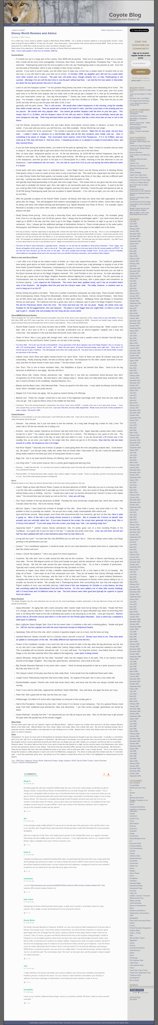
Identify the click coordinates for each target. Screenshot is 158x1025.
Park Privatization (46, 25)
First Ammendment (136, 848)
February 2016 (134, 435)
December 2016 (135, 410)
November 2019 (135, 323)
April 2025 (133, 253)
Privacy (132, 925)
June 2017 (133, 395)
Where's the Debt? (19, 30)
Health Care (134, 866)
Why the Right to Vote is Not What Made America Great (139, 213)
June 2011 (133, 574)
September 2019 (135, 328)
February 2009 (134, 644)
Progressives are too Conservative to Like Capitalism (140, 190)
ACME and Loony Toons (138, 788)
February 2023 (134, 263)
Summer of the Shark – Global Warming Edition (140, 123)
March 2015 (134, 462)
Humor (132, 876)
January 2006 (134, 736)
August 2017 (134, 390)
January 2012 (134, 557)
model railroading (135, 903)
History (132, 868)
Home (13, 25)
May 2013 (133, 517)
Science (132, 945)
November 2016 (135, 413)
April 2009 (133, 639)
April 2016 (133, 430)
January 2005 (134, 766)
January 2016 (134, 437)
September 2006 (135, 716)
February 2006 (134, 734)
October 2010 (134, 594)
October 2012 (134, 535)
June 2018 (133, 365)
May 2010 (133, 607)
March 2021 (134, 291)
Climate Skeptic (24, 25)
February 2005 (134, 763)
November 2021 (135, 271)
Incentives (133, 881)
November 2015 (135, 443)
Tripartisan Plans (135, 975)
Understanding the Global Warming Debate (138, 128)
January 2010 (134, 617)
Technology (133, 958)
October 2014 (134, 475)
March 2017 (134, 403)
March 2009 (134, 641)
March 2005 (134, 761)
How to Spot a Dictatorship (139, 177)
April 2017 (133, 400)
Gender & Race (135, 856)
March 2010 (134, 612)
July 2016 (133, 423)
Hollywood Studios (51, 761)
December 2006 (135, 709)
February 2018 (134, 375)
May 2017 (133, 398)
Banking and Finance (137, 798)
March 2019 (134, 343)
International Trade (136, 888)
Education (133, 831)
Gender (132, 853)
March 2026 (134, 226)
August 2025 (134, 244)
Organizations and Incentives (139, 913)
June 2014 (133, 485)
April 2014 (133, 490)
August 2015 (134, 450)
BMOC (35, 25)
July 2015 (133, 452)
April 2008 (133, 669)
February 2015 (134, 465)
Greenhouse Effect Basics (138, 116)
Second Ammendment (137, 948)
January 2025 (134, 261)
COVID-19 (133, 816)
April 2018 (133, 370)
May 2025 (133, 251)
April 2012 (133, 549)
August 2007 (134, 689)
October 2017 (134, 385)
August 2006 (134, 719)
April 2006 (133, 729)
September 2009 (135, 627)
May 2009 (133, 637)
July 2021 (133, 281)
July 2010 (133, 602)
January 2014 (134, 497)
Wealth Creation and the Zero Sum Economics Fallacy (139, 209)
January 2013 (134, 527)
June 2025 (133, 248)
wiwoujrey (28, 879)
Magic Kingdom (65, 761)
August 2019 (134, 331)
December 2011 (135, 559)
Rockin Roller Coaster (85, 761)
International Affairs (136, 886)
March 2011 (134, 582)
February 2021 (134, 293)
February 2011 (134, 584)
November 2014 (135, 472)
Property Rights (135, 930)
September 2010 (135, 597)
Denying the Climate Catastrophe (136, 112)
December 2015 (135, 440)
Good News (134, 861)
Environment (134, 836)
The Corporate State (136, 960)
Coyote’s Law (134, 163)
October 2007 (134, 684)
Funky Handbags (135, 172)
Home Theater (134, 873)
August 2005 (134, 748)
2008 (18, 761)
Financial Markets (136, 846)
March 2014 (134, 492)
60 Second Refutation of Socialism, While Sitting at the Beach (140, 141)
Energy (132, 833)
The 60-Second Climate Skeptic (140, 202)
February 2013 (134, 525)
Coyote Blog (125, 15)
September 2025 (135, 241)
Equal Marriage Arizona (137, 838)
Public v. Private (135, 933)
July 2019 (133, 333)
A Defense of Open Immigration (140, 146)
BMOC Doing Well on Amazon (111, 30)
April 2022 (133, 266)
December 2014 (135, 470)
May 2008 (133, 666)
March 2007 (134, 701)
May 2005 (133, 756)
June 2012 (133, 544)
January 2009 (134, 646)
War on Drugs (134, 980)
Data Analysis (134, 823)
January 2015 (134, 467)
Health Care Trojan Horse (138, 175)
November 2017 (135, 383)
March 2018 (134, 373)
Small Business (135, 950)
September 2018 (135, 358)
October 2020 (134, 301)
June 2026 (133, 224)
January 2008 (134, 676)
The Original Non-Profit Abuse (140, 101)
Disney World (38, 761)
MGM (73, 761)
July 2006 (133, 721)
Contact (76, 25)
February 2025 (134, 259)
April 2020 (133, 311)
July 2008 (133, 661)
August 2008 (134, 659)
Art (131, 795)
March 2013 (134, 522)
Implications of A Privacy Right (140, 180)
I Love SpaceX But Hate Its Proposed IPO (139, 104)
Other (131, 915)
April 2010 (133, 609)
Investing (133, 891)
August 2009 (134, 629)
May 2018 (133, 368)
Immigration (134, 878)
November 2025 (135, 236)
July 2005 (133, 751)
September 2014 (135, 477)
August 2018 (134, 360)
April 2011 (133, 579)
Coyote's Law (134, 818)
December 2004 (135, 768)
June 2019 (133, 336)
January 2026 (134, 231)
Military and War (135, 901)
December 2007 (135, 679)
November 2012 (135, 532)
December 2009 (135, 619)
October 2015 (134, 445)
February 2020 (134, 316)
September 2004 (135, 776)
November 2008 (135, 651)
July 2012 (133, 542)
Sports (132, 953)
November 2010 (135, 592)
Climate (132, 813)
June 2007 (133, 694)
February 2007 (134, 704)
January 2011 (134, 587)
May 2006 (133, 726)
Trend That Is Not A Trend (138, 970)
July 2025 (133, 246)
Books (132, 804)
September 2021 (135, 276)
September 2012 (135, 537)
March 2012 (134, 552)
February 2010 (134, 614)
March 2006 (134, 731)
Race (131, 935)
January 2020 (134, 318)
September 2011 (135, 567)
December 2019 (135, 321)
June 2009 (133, 634)
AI (130, 790)
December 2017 (135, 380)
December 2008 (135, 649)
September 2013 (135, 507)
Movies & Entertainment (28, 762)
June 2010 (133, 604)
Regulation (133, 940)
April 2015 (133, 460)
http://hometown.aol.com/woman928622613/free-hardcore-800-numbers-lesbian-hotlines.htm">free (68, 885)
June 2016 (133, 425)
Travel (132, 968)
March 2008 (134, 671)
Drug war (133, 826)
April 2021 (133, 288)
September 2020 (135, 303)
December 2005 (135, 738)
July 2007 (133, 691)
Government (134, 863)
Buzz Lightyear (26, 761)
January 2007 (134, 706)
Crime (132, 821)
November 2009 (135, 622)
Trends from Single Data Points (140, 973)
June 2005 (133, 753)
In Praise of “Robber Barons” (139, 182)
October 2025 (134, 239)
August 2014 (134, 480)
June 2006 (133, 724)
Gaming (132, 851)
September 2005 (135, 746)
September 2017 (135, 388)
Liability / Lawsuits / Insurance (140, 896)
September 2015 (135, 448)
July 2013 (133, 512)
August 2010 (134, 599)
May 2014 (133, 487)
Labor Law (133, 893)
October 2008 (134, 654)
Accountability (134, 785)
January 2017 (134, 408)
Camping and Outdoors (137, 807)
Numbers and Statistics (138, 910)
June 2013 (133, 515)
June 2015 (133, 455)
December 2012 (135, 530)
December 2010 (135, 589)
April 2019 (133, 341)
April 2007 (133, 699)
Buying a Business (136, 152)
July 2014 (133, 482)
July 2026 (133, 221)
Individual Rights (135, 883)
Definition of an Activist (137, 166)
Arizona (132, 793)
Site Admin (133, 999)
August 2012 (134, 540)
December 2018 (135, 351)
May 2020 (133, 308)
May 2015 (133, 457)
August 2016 (134, 420)
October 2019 (134, 326)
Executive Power (135, 843)
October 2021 (134, 273)
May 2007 (133, 696)
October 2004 (134, 773)
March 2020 (134, 313)
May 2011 (133, 577)
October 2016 (134, 415)
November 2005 (135, 741)
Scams (132, 943)
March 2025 (134, 256)
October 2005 (134, 743)
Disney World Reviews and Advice (34, 33)
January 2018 (134, 378)
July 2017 (133, 393)
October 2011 (134, 564)
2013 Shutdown (135, 783)
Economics (133, 828)
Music (132, 908)
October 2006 (134, 714)
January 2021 (134, 296)
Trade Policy (134, 963)
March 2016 (134, 433)
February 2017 (134, 405)
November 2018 (135, 353)
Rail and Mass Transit (137, 938)
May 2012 (133, 547)
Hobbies (132, 871)
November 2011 (135, 562)
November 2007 (135, 681)
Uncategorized (134, 978)
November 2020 (135, 298)
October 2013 (134, 505)
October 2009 (134, 624)
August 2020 (134, 306)
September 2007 (135, 686)
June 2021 (133, 283)
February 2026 (134, 229)
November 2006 (135, 711)
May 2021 (133, 286)
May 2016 (133, 428)
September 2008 (135, 656)
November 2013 (135, 502)
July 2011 (133, 572)
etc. (131, 841)
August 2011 (134, 569)
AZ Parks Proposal (63, 25)
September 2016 (135, 418)
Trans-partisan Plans (137, 965)
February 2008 (134, 674)
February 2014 (134, 495)
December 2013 (135, 500)
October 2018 (134, 355)
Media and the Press (137, 898)
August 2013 (134, 510)
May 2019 (133, 338)
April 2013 (133, 520)
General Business (136, 858)
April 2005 (133, 758)
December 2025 (135, 234)
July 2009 (133, 632)
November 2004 (135, 771)
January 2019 (134, 348)
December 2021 (135, 268)
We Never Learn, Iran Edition (139, 98)
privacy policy (136, 80)
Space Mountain (100, 761)
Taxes (132, 955)
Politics (132, 923)
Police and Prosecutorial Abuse (140, 920)
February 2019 (134, 345)
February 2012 (134, 554)
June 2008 (133, 664)
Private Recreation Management (140, 928)
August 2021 (134, 278)
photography (134, 918)
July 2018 (133, 363)
